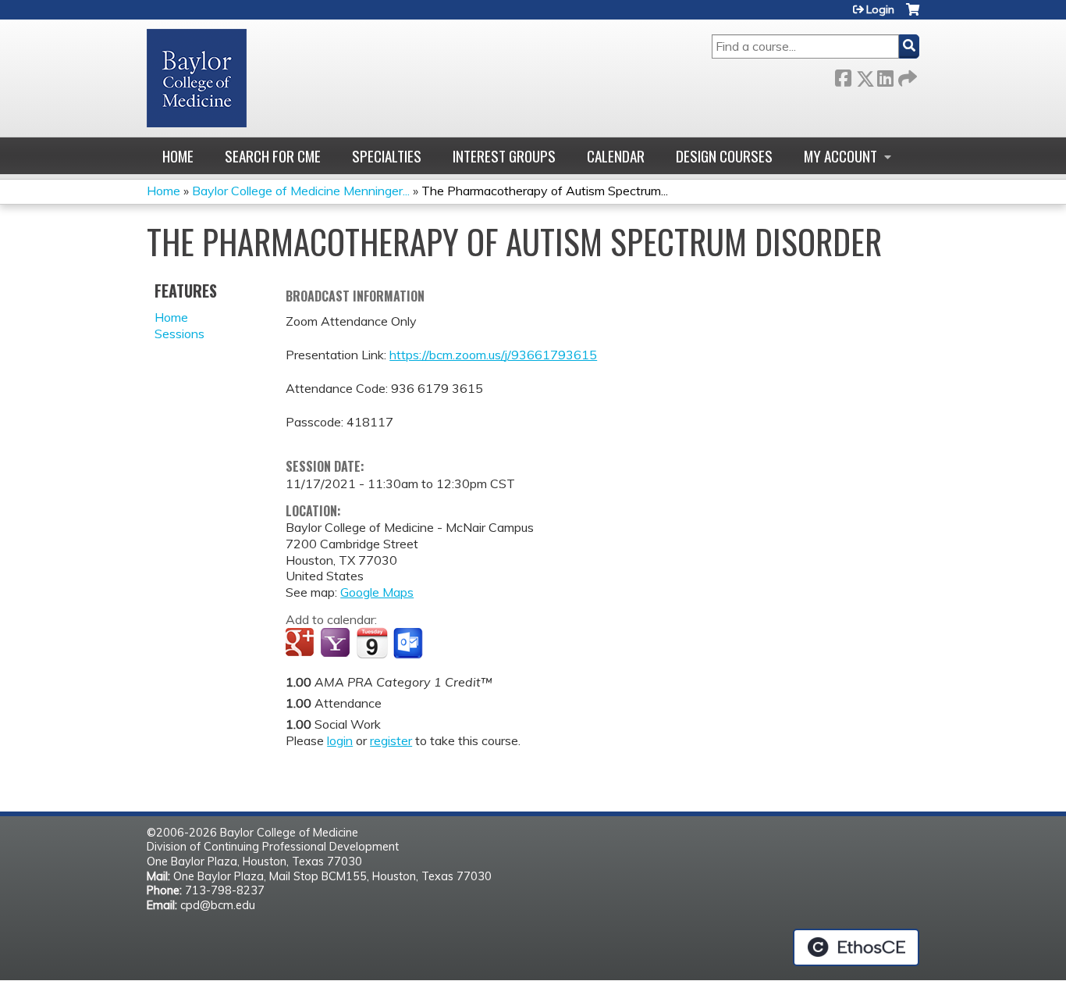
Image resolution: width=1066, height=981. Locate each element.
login (340, 740)
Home (178, 155)
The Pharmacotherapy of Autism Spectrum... (544, 190)
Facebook (843, 75)
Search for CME (273, 155)
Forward (906, 75)
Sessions (179, 333)
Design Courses (724, 155)
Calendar (616, 155)
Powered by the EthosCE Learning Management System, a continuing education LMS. (856, 947)
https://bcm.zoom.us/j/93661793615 (493, 354)
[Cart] (912, 15)
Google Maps (377, 592)
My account (840, 155)
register (391, 740)
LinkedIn (885, 75)
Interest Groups (504, 155)
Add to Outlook (409, 643)
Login (880, 9)
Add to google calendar (302, 643)
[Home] (197, 78)
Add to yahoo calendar (337, 643)
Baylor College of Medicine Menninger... (301, 190)
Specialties (386, 155)
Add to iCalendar (372, 642)
